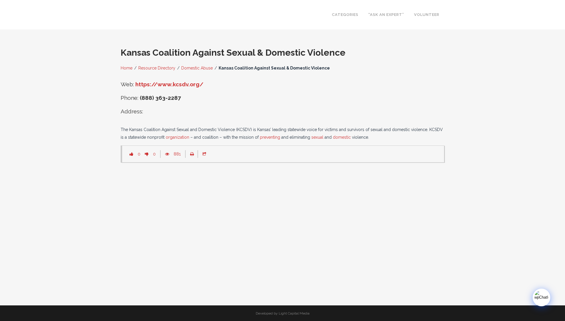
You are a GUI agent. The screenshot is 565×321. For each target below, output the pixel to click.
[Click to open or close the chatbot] (541, 297)
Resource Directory (156, 68)
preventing (270, 137)
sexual (317, 137)
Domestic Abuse (197, 68)
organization (177, 137)
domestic (342, 137)
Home (126, 68)
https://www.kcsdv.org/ (169, 84)
